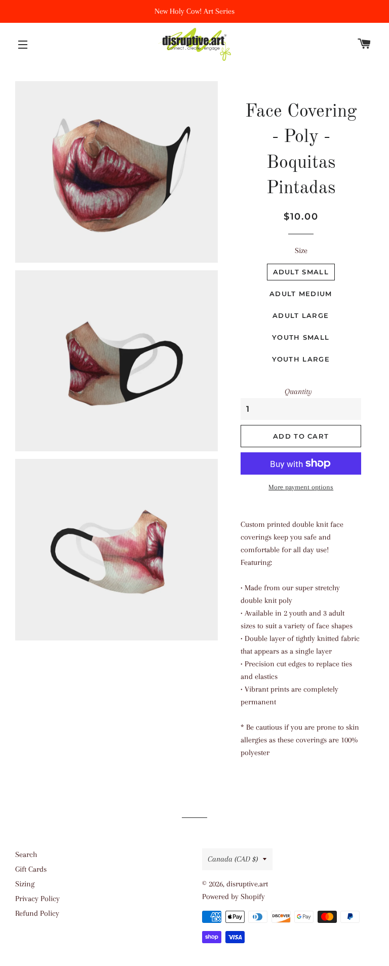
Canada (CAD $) (233, 859)
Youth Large (301, 359)
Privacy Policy (37, 898)
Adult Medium (300, 294)
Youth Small (300, 337)
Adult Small (301, 272)
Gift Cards (31, 869)
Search (26, 854)
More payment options (300, 487)
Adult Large (301, 315)
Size (301, 250)
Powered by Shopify (233, 896)
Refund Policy (37, 913)
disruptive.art (247, 883)
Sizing (24, 883)
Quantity (298, 391)
